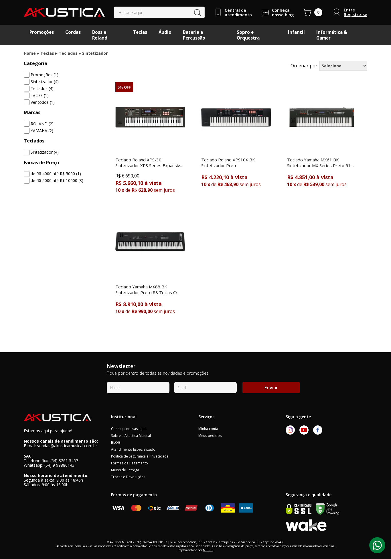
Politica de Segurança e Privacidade (140, 456)
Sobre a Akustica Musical (131, 435)
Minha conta (208, 428)
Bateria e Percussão (194, 35)
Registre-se (355, 14)
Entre (349, 10)
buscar (197, 12)
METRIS (208, 550)
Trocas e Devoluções (128, 476)
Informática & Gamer (331, 35)
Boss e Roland (99, 35)
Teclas (140, 32)
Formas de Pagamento (129, 463)
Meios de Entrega (125, 470)
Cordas (73, 32)
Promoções (41, 32)
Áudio (165, 32)
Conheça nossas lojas (128, 428)
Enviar (271, 387)
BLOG (116, 442)
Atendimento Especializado (133, 449)
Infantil (296, 32)
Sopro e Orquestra (248, 35)
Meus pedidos (210, 435)
